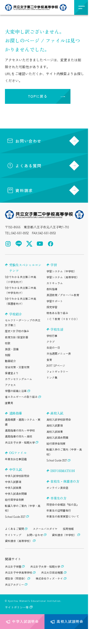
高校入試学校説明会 (58, 419)
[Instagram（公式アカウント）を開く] (8, 244)
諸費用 (9, 403)
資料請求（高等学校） (18, 541)
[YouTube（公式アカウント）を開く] (40, 244)
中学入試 (15, 469)
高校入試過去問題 (57, 437)
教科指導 (51, 289)
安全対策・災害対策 (17, 367)
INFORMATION (62, 470)
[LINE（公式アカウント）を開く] (19, 244)
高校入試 (56, 413)
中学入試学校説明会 (17, 476)
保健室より (12, 373)
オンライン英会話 (57, 488)
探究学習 (51, 307)
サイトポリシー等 (17, 607)
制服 (7, 355)
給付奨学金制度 (14, 499)
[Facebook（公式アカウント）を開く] (50, 244)
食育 (49, 360)
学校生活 (56, 329)
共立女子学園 (13, 566)
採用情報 (68, 529)
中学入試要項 (13, 482)
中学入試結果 (13, 488)
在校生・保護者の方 (64, 481)
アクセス (10, 385)
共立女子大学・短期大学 (20, 442)
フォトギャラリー (57, 371)
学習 (53, 264)
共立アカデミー (14, 584)
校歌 (7, 343)
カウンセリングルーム (18, 379)
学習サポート (54, 301)
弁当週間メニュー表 (58, 353)
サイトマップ (13, 535)
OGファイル (18, 452)
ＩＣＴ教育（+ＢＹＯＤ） (62, 319)
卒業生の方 (58, 498)
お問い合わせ (28, 141)
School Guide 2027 (15, 517)
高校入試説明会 (70, 621)
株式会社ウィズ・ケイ (49, 578)
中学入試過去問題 (16, 494)
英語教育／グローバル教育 (62, 295)
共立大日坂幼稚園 (52, 572)
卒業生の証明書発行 (58, 510)
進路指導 (15, 413)
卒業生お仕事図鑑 (16, 459)
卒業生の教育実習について (62, 516)
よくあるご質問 (14, 529)
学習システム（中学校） (61, 271)
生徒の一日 (53, 347)
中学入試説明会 (25, 621)
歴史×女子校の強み (17, 331)
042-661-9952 (20, 233)
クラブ (50, 342)
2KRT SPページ (55, 366)
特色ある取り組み (57, 313)
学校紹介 (15, 314)
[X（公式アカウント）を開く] (29, 244)
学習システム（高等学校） (62, 277)
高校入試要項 (54, 425)
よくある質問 (28, 166)
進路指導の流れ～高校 (18, 436)
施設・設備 (12, 349)
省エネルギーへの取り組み (21, 397)
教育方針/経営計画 (16, 337)
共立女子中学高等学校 (18, 572)
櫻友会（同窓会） (16, 578)
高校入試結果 (54, 432)
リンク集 (51, 377)
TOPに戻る (37, 96)
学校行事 (51, 336)
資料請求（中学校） (64, 535)
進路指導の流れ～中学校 (20, 430)
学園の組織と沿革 (16, 391)
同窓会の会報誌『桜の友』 (62, 504)
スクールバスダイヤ (45, 529)
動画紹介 (10, 361)
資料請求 (24, 190)
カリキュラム (54, 283)
